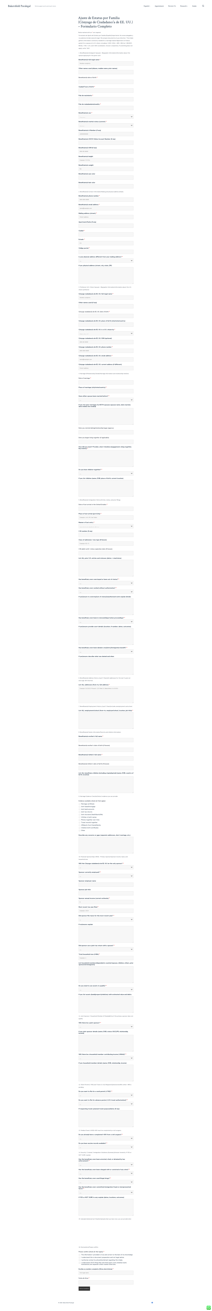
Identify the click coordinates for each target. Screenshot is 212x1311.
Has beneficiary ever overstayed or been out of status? (99, 579)
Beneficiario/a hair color (87, 182)
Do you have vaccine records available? (93, 1143)
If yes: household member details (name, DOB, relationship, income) (103, 1063)
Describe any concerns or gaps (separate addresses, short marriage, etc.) (104, 835)
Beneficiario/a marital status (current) (93, 121)
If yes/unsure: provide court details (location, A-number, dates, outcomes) (105, 626)
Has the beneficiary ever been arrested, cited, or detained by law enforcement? (102, 1160)
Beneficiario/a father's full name (90, 755)
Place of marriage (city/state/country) (93, 387)
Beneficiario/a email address (89, 204)
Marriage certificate (87, 804)
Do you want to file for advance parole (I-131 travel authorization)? (103, 1100)
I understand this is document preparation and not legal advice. (102, 1257)
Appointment (159, 6)
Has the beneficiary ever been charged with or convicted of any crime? (104, 1169)
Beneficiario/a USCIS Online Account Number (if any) (97, 139)
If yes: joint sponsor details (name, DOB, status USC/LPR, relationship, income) (103, 1032)
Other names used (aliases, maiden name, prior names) (98, 68)
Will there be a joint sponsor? (90, 1023)
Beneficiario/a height (86, 156)
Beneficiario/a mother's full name (91, 736)
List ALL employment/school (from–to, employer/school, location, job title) (106, 710)
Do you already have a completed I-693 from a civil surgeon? (101, 1134)
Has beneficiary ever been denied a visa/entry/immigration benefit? (103, 648)
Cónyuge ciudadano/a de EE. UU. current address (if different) (100, 364)
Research (183, 6)
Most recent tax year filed (88, 907)
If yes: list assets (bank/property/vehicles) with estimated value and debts (105, 994)
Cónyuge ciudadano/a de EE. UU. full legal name (96, 294)
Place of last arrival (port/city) (90, 514)
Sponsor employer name (87, 881)
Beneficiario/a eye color (87, 174)
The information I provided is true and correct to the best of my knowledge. (107, 1255)
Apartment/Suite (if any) (87, 222)
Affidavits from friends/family (91, 825)
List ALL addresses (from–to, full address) (94, 685)
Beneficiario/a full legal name (89, 60)
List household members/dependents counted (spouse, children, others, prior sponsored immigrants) (106, 963)
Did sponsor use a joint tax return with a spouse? (97, 945)
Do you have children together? (90, 469)
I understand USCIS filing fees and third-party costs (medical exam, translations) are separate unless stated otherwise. (104, 1263)
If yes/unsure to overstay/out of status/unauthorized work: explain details (105, 597)
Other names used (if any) (88, 302)
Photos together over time (90, 820)
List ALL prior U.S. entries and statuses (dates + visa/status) (100, 558)
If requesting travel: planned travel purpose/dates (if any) (99, 1109)
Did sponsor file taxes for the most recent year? (96, 916)
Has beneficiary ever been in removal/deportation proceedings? (102, 618)
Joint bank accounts (87, 809)
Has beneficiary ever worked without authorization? (98, 588)
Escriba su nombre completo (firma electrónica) (96, 1269)
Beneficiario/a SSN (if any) (88, 148)
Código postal (84, 248)
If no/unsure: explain (86, 924)
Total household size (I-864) (89, 954)
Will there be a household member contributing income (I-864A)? (102, 1054)
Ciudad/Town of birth (87, 87)
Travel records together (89, 822)
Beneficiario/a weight (86, 165)
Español (146, 6)
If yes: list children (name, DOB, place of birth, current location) (101, 478)
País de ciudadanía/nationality (90, 104)
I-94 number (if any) (85, 531)
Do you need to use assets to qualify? (93, 986)
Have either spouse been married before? (94, 396)
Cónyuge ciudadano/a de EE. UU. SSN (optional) (95, 338)
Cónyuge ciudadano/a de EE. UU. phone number (96, 347)
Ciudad (82, 231)
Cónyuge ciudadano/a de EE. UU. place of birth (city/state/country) (102, 321)
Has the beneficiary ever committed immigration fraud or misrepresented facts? (105, 1187)
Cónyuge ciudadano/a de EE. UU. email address (95, 356)
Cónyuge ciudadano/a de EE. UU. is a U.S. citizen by (97, 329)
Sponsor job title (85, 889)
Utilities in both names (89, 817)
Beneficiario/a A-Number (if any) (90, 130)
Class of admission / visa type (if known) (93, 540)
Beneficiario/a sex (85, 113)
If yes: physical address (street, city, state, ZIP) (95, 265)
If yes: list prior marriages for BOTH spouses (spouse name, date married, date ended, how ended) (105, 405)
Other (83, 830)
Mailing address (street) (88, 213)
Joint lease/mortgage (88, 806)
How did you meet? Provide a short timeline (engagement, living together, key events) (105, 447)
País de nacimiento (86, 95)
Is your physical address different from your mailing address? (101, 257)
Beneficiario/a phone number (89, 196)
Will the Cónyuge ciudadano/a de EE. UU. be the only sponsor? (101, 863)
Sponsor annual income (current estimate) (94, 898)
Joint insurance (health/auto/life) (92, 814)
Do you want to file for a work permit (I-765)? (95, 1091)
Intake (194, 6)
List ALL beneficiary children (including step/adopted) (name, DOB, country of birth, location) (106, 774)
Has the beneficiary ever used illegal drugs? (95, 1178)
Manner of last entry (86, 522)
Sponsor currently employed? (90, 872)
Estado (82, 239)
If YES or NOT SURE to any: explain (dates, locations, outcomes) (101, 1197)
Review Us (172, 6)
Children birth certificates (89, 828)
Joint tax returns (86, 812)
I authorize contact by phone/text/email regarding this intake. (102, 1260)
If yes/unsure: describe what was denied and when (96, 656)
